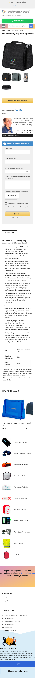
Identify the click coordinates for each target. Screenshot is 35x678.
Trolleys (16, 554)
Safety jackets (18, 543)
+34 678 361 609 (25, 132)
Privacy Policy (5, 601)
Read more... (5, 113)
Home (3, 30)
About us (4, 607)
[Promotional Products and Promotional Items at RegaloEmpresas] (16, 13)
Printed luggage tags (20, 498)
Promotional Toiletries (17, 30)
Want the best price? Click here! (17, 100)
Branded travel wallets (21, 521)
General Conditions (7, 604)
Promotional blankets (21, 465)
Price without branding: (8, 110)
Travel (8, 30)
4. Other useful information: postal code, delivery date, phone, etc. (17, 177)
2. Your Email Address (11, 158)
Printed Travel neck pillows (22, 453)
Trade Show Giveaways (17, 6)
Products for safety (20, 509)
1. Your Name (8, 148)
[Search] (31, 26)
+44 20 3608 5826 (25, 130)
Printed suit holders (20, 442)
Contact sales (8, 627)
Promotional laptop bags (22, 476)
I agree (17, 664)
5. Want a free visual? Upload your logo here (16, 191)
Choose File (12, 195)
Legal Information (6, 598)
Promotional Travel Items (22, 532)
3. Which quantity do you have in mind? (15, 168)
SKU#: (3, 107)
